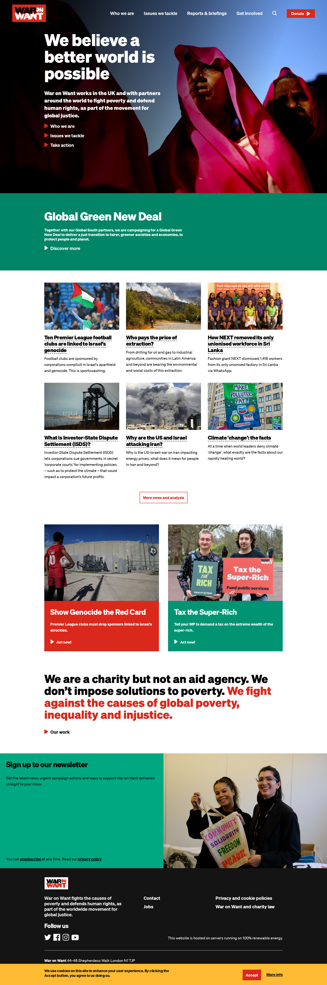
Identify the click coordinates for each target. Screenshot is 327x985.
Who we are (122, 13)
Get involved (249, 13)
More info (274, 974)
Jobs (148, 906)
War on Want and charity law (245, 906)
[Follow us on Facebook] (56, 937)
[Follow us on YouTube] (75, 937)
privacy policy (89, 859)
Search (274, 13)
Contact (152, 898)
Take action (62, 145)
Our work (60, 732)
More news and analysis (163, 497)
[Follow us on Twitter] (47, 937)
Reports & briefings (207, 13)
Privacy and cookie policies (244, 898)
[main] (163, 141)
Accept (252, 975)
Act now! (63, 642)
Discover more (65, 248)
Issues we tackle (160, 13)
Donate (297, 13)
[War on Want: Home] (29, 13)
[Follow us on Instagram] (65, 937)
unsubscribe (30, 859)
